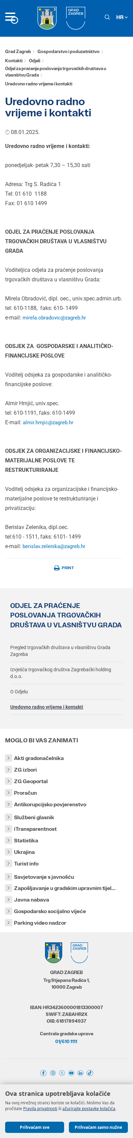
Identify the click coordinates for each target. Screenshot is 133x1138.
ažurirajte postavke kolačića (88, 1108)
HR (120, 17)
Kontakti (14, 60)
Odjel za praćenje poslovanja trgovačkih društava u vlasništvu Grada (55, 72)
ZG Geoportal (31, 781)
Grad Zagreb (18, 51)
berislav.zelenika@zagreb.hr (54, 546)
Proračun (25, 793)
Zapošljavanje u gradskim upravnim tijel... (65, 888)
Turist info (26, 864)
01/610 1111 (66, 1041)
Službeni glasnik (34, 817)
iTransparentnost (35, 829)
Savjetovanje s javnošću (44, 877)
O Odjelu (19, 691)
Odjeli (34, 60)
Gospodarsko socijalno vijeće (50, 911)
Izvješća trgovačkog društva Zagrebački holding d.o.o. (60, 673)
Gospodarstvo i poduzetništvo (69, 51)
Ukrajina (24, 852)
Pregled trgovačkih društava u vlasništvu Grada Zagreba (60, 651)
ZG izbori (25, 770)
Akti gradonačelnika (39, 758)
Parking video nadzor (40, 923)
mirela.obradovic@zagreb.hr (54, 318)
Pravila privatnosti (40, 1108)
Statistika (26, 840)
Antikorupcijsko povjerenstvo (50, 804)
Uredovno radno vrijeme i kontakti (46, 707)
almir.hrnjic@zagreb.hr (48, 422)
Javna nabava (31, 900)
